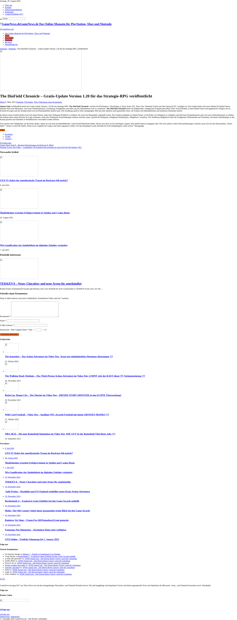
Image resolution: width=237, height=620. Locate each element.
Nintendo (8, 40)
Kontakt (8, 7)
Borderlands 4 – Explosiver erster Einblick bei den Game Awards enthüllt (46, 556)
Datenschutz (5, 617)
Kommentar (5, 316)
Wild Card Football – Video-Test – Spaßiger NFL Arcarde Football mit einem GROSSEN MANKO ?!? (57, 414)
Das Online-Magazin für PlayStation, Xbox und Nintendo (27, 33)
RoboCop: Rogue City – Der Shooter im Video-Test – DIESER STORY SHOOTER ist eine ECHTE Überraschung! (63, 395)
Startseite (3, 49)
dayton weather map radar (15, 565)
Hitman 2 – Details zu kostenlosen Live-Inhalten (41, 554)
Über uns (8, 5)
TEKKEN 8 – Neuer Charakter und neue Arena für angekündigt (41, 283)
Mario (2, 102)
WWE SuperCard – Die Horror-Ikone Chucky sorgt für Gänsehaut (50, 559)
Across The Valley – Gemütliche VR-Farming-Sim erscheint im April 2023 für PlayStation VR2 (41, 147)
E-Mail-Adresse (7, 325)
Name (3, 321)
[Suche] (1, 19)
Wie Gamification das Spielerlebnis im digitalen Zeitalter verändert (33, 245)
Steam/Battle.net (11, 45)
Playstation (9, 38)
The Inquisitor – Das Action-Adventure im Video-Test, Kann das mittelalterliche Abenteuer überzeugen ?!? (59, 356)
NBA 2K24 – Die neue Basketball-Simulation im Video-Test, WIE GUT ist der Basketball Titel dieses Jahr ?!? (60, 434)
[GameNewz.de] (7, 29)
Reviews (8, 42)
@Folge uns (5, 610)
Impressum (9, 12)
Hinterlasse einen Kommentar (50, 102)
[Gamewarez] (5, 143)
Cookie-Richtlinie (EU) (14, 14)
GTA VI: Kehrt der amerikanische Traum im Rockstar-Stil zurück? (34, 180)
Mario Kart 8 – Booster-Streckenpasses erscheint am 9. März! (27, 145)
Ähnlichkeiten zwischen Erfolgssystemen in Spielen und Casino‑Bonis (35, 212)
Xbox (7, 36)
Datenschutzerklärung (13, 10)
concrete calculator (12, 567)
